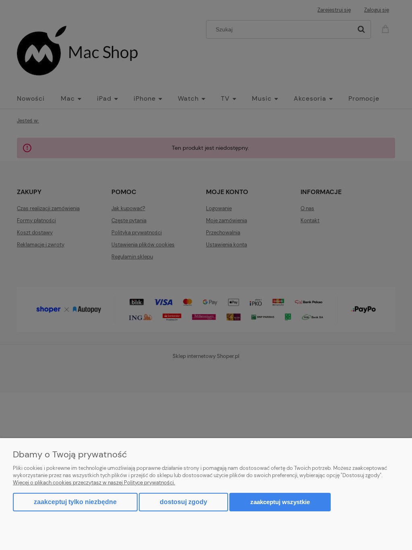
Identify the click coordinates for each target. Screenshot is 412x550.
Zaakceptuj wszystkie (280, 501)
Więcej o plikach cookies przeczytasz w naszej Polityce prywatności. (94, 482)
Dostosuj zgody (183, 501)
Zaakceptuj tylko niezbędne (75, 501)
